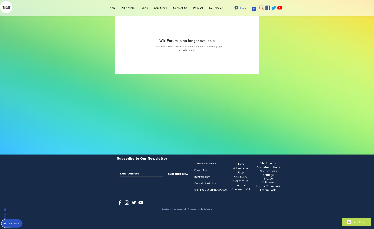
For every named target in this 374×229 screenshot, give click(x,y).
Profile (268, 178)
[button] (253, 8)
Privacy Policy (201, 170)
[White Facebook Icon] (120, 203)
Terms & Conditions (201, 163)
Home (241, 164)
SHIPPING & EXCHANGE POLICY (201, 190)
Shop (240, 172)
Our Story (240, 177)
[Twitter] (273, 8)
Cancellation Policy (201, 183)
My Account (268, 163)
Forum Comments (268, 186)
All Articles (240, 168)
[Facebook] (267, 8)
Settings (268, 175)
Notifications (268, 171)
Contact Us (240, 181)
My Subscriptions (268, 167)
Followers (268, 182)
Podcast (241, 185)
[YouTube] (279, 8)
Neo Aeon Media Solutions (200, 209)
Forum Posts (268, 190)
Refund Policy (201, 176)
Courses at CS (240, 189)
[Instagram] (261, 8)
